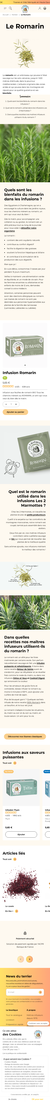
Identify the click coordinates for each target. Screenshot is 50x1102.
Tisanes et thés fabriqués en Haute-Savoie (27, 2)
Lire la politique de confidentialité (15, 1053)
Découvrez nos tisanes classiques (25, 736)
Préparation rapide (14, 1024)
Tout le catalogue (14, 1015)
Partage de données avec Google (17, 1064)
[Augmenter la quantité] (16, 404)
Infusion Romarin (19, 372)
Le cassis (9, 906)
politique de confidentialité (20, 1001)
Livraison (10, 1020)
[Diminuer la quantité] (6, 404)
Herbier (15, 15)
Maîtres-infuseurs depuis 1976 (35, 1016)
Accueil (6, 15)
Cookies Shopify (11, 1062)
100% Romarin (33, 702)
